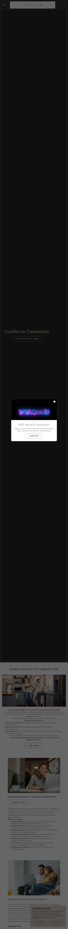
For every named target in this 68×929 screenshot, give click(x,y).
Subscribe (34, 436)
